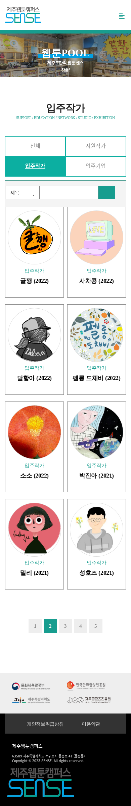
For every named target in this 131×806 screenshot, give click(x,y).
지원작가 (96, 145)
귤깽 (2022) (34, 280)
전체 (35, 145)
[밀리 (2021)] (34, 530)
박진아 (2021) (96, 475)
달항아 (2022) (34, 378)
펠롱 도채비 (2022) (96, 378)
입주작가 (35, 166)
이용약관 (91, 724)
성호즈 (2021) (96, 572)
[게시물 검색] (106, 192)
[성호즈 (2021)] (96, 530)
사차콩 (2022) (96, 280)
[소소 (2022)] (34, 432)
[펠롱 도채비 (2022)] (96, 335)
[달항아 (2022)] (34, 335)
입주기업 (96, 166)
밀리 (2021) (34, 572)
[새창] (31, 685)
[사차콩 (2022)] (96, 237)
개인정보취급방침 (45, 724)
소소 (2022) (34, 475)
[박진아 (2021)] (96, 432)
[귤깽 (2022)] (34, 237)
